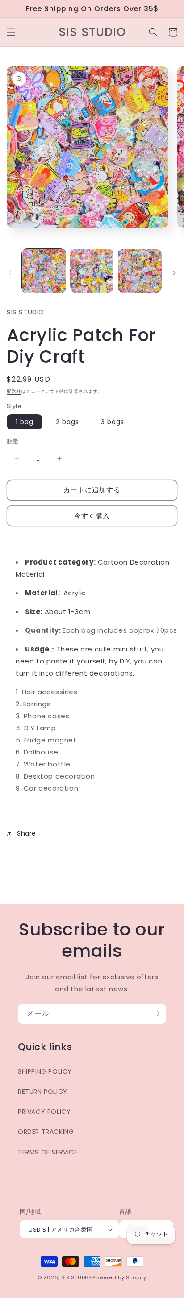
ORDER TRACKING (46, 1131)
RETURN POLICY (42, 1091)
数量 (13, 441)
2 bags (67, 421)
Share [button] (26, 833)
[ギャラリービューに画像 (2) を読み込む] (92, 271)
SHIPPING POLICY (45, 1071)
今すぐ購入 (92, 515)
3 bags (112, 421)
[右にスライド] (174, 273)
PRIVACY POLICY (44, 1111)
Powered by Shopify (119, 1277)
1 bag (24, 421)
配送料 (14, 391)
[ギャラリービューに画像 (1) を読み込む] (44, 271)
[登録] (156, 1014)
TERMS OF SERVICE (48, 1152)
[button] (11, 32)
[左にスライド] (10, 273)
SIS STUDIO (76, 1277)
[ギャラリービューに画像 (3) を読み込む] (140, 271)
